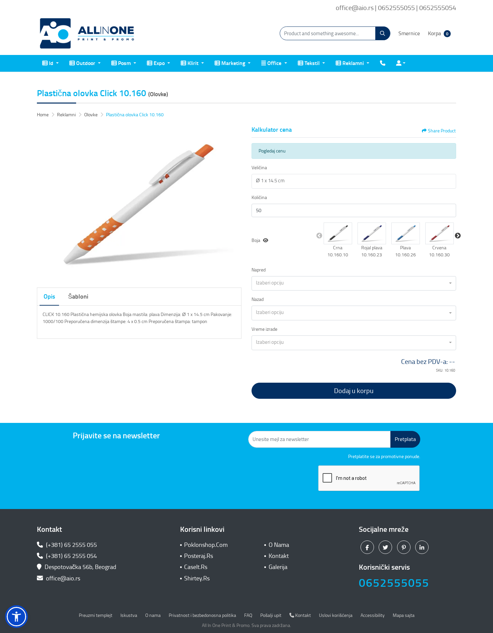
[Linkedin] (422, 547)
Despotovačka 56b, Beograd (80, 567)
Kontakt (279, 556)
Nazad (258, 299)
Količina (259, 197)
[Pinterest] (404, 547)
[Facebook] (368, 547)
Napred (259, 270)
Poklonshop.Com (206, 545)
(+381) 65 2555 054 (71, 556)
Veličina (259, 168)
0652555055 (394, 583)
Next (457, 236)
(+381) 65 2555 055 (71, 545)
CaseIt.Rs (195, 567)
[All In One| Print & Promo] (87, 33)
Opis (49, 296)
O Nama (279, 545)
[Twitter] (386, 547)
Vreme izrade (264, 329)
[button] (338, 233)
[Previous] (43, 203)
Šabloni (78, 296)
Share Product (442, 131)
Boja (256, 240)
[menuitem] (50, 63)
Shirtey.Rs (197, 578)
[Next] (234, 203)
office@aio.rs (62, 578)
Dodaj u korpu (354, 391)
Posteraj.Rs (198, 556)
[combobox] (354, 283)
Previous (319, 236)
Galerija (278, 567)
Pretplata (405, 439)
